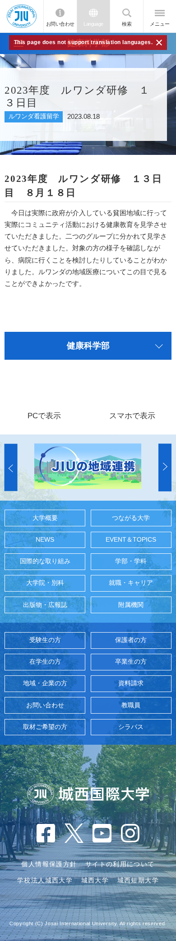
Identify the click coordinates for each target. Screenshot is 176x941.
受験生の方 (45, 640)
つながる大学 (131, 518)
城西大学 (95, 880)
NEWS (45, 539)
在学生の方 (45, 661)
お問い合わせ (60, 24)
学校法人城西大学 (45, 880)
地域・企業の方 (45, 683)
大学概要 (45, 518)
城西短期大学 (138, 880)
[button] (11, 467)
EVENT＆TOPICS (131, 539)
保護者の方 (131, 640)
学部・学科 (131, 561)
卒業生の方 (131, 661)
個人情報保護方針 (49, 864)
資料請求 (131, 683)
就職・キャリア (131, 582)
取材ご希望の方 (45, 727)
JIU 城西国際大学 (22, 16)
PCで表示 (44, 416)
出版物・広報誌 (45, 605)
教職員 (130, 705)
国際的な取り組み (45, 561)
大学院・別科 (45, 582)
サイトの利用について (120, 864)
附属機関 (131, 605)
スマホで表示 (132, 416)
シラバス (131, 727)
